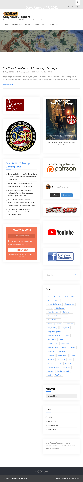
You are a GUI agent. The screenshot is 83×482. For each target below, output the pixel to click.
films (61, 339)
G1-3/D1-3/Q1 (52, 343)
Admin (57, 300)
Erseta (67, 335)
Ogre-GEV (51, 359)
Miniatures (62, 351)
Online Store (17, 25)
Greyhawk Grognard (17, 17)
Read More (7, 84)
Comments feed (53, 425)
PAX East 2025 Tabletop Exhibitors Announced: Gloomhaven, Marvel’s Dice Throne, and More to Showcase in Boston (21, 202)
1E (48, 296)
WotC (50, 72)
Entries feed (52, 421)
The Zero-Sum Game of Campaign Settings (30, 68)
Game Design (65, 343)
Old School (61, 359)
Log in (50, 417)
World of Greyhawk (42, 72)
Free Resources (39, 25)
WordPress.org (52, 429)
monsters (51, 355)
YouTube (58, 375)
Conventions (69, 324)
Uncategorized (24, 72)
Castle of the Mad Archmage (57, 316)
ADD (49, 300)
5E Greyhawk (69, 296)
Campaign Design (53, 312)
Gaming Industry (53, 347)
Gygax (64, 347)
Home (7, 25)
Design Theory (52, 328)
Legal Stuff (53, 25)
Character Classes (53, 320)
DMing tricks (65, 328)
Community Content (54, 324)
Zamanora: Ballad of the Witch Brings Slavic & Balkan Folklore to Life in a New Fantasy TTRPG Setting (22, 176)
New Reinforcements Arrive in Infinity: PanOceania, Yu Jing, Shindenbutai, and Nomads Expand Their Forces (21, 193)
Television (68, 363)
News (73, 355)
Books (50, 308)
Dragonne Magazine (54, 332)
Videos (27, 25)
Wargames (66, 367)
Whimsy (50, 371)
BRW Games (60, 308)
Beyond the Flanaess (54, 304)
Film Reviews (52, 339)
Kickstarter (51, 351)
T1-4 (59, 363)
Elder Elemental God (54, 335)
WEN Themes (75, 478)
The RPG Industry (53, 367)
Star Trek (51, 363)
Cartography (67, 312)
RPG (33, 72)
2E (54, 296)
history (73, 347)
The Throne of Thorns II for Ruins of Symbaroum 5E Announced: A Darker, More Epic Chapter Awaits (22, 212)
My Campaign (62, 355)
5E (60, 296)
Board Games (69, 304)
